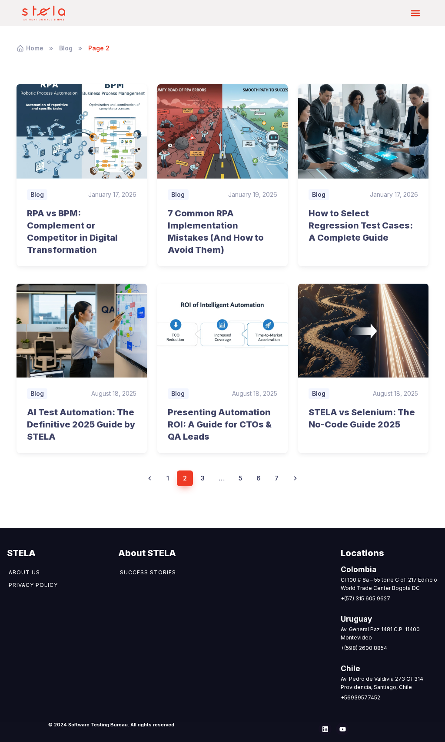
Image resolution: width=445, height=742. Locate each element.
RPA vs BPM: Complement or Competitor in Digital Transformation (72, 231)
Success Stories (148, 572)
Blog (66, 48)
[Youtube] (342, 728)
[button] (415, 13)
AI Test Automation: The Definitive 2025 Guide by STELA (81, 424)
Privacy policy (33, 585)
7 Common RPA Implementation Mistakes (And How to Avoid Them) (216, 231)
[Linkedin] (325, 728)
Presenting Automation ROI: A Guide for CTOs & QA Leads (220, 424)
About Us (24, 572)
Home (34, 48)
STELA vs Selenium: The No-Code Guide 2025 (362, 418)
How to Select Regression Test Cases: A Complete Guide (361, 225)
